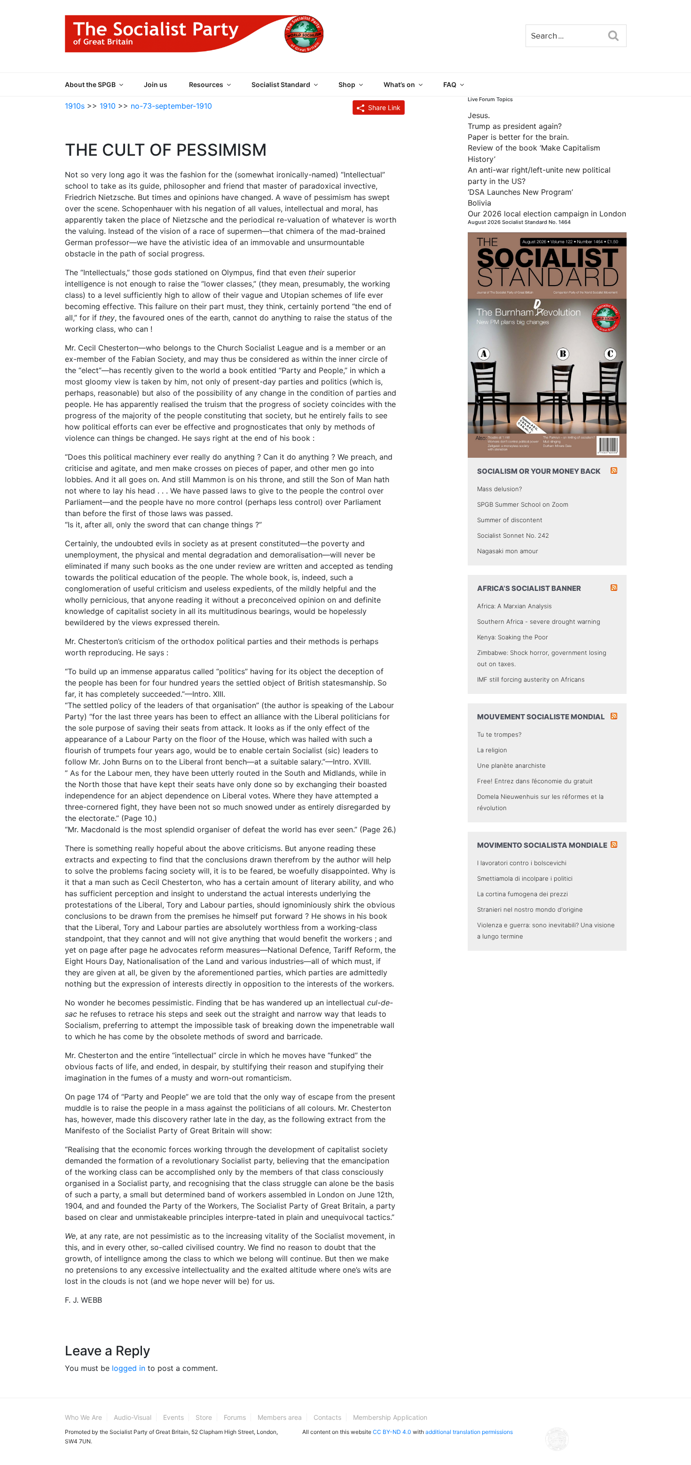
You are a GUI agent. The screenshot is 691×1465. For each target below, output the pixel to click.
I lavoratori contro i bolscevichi (521, 863)
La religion (492, 750)
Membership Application (390, 1417)
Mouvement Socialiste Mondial (541, 716)
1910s (75, 106)
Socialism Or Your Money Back (539, 471)
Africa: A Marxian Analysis (514, 606)
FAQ (449, 84)
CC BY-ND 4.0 (392, 1431)
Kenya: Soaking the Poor (512, 637)
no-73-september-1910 (171, 106)
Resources (206, 84)
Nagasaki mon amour (507, 551)
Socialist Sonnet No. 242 (513, 535)
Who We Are (83, 1417)
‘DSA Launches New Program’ (520, 192)
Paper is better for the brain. (518, 137)
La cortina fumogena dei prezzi (522, 894)
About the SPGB (90, 84)
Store (204, 1417)
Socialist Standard (280, 84)
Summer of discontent (509, 520)
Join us (155, 84)
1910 (108, 106)
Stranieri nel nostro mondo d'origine (530, 909)
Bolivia (479, 202)
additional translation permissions (469, 1431)
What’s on (399, 84)
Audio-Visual (132, 1417)
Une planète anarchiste (511, 765)
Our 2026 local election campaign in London (547, 213)
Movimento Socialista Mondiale (542, 845)
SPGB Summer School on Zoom (522, 504)
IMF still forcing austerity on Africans (531, 679)
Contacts (327, 1417)
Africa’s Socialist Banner (529, 588)
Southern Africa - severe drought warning (538, 621)
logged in (128, 1368)
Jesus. (479, 115)
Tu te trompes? (499, 734)
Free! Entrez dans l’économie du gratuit (535, 781)
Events (173, 1417)
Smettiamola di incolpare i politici (525, 878)
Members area (280, 1417)
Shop (346, 84)
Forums (235, 1417)
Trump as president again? (515, 126)
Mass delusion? (499, 489)
